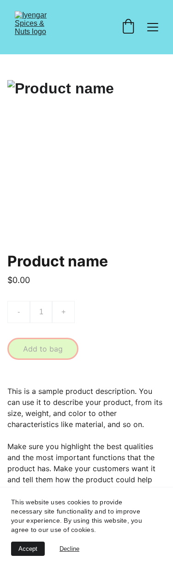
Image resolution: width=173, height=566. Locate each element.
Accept (27, 548)
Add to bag (43, 348)
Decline (69, 548)
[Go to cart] (128, 27)
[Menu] (152, 27)
